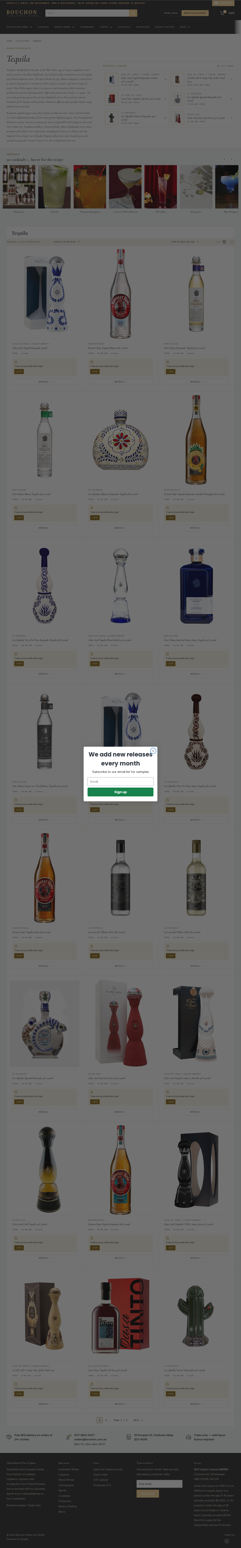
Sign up (120, 792)
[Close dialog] (153, 751)
